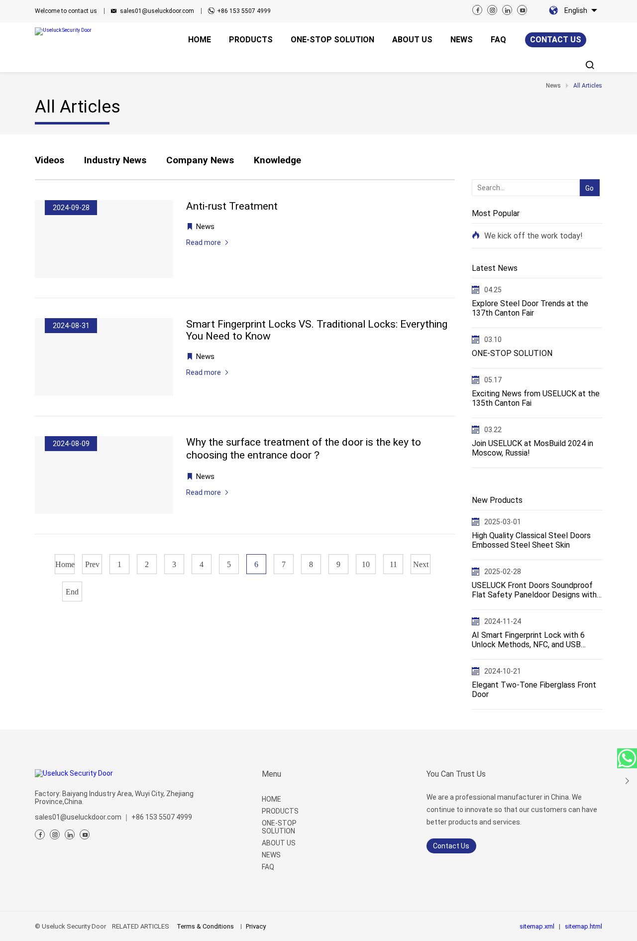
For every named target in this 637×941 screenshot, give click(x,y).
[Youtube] (522, 10)
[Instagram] (492, 10)
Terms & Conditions (205, 926)
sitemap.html (583, 926)
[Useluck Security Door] (77, 31)
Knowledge (277, 160)
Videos (49, 160)
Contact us (555, 39)
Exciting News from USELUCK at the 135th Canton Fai (536, 398)
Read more (203, 242)
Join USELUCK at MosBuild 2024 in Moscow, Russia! (532, 448)
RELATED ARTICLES (140, 926)
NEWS (271, 855)
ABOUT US (279, 843)
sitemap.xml (537, 926)
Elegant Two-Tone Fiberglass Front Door (534, 689)
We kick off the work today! (533, 235)
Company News (200, 160)
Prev (92, 564)
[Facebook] (477, 10)
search (587, 172)
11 (393, 564)
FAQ (268, 867)
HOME (271, 799)
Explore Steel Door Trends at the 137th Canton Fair (530, 308)
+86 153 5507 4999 (244, 10)
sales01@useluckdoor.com (157, 10)
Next (420, 564)
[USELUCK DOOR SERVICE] (627, 758)
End (72, 592)
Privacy (256, 926)
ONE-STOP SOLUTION (512, 353)
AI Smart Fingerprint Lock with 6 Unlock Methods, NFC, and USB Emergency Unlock (528, 639)
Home (65, 564)
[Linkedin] (507, 10)
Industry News (115, 160)
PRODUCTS (280, 811)
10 (366, 564)
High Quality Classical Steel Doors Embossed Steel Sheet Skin (531, 540)
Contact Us (451, 846)
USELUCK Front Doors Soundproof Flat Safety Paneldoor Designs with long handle (534, 590)
